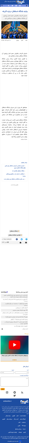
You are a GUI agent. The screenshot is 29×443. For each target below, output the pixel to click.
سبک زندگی (8, 416)
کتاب (19, 422)
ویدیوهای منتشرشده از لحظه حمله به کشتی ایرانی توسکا (15, 355)
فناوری (3, 419)
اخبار (17, 416)
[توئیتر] (22, 239)
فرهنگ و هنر (23, 419)
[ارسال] (25, 243)
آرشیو (24, 432)
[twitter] (12, 5)
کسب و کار (16, 419)
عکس (19, 426)
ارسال (3, 389)
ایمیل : (12, 370)
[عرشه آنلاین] (21, 2)
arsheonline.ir (7, 401)
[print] (21, 243)
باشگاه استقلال (14, 231)
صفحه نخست (23, 416)
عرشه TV (26, 334)
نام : (27, 370)
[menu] (27, 5)
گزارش (13, 416)
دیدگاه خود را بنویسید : (24, 375)
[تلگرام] (27, 239)
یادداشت (24, 422)
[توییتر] (14, 395)
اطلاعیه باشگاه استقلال (15, 235)
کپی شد (9, 239)
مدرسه (24, 429)
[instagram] (20, 5)
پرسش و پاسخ (18, 429)
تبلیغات (20, 432)
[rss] (8, 5)
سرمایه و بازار (9, 419)
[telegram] (16, 5)
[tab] (15, 359)
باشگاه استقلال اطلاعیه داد (18, 171)
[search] (2, 5)
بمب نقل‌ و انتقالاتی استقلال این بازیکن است (14, 179)
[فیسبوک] (17, 239)
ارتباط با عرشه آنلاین (12, 432)
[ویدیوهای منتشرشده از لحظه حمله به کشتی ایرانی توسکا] (14, 345)
